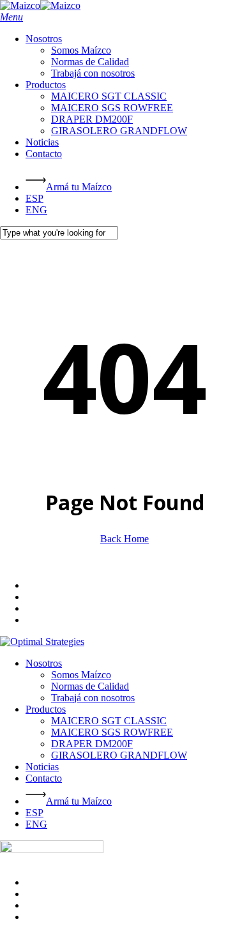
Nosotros (44, 663)
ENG (36, 824)
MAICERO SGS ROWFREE (112, 732)
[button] (11, 16)
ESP (34, 812)
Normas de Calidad (90, 686)
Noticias (42, 766)
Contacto (44, 778)
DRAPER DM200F (92, 743)
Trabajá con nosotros (93, 697)
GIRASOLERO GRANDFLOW (119, 755)
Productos (46, 709)
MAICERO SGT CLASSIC (109, 720)
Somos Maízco (81, 674)
